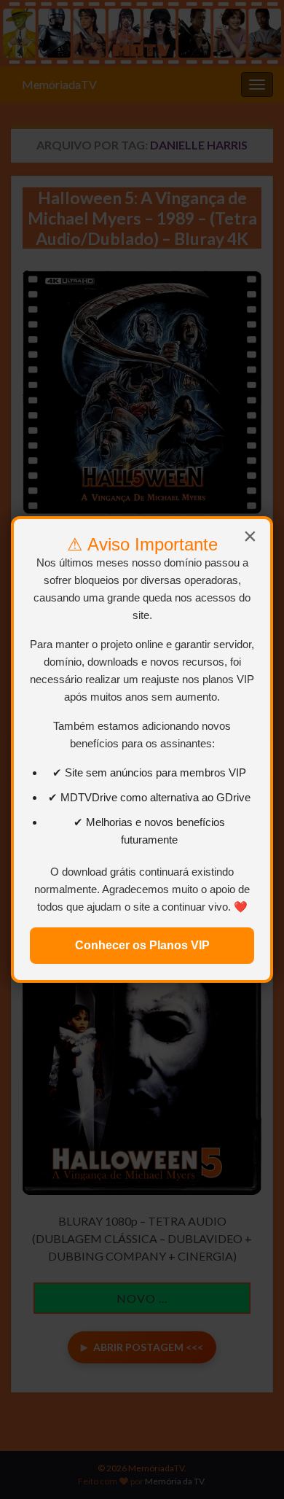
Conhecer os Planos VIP (142, 945)
